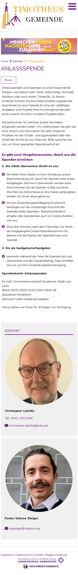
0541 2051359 (22, 418)
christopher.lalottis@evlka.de (28, 426)
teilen (9, 80)
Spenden (17, 61)
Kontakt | (39, 555)
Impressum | (8, 555)
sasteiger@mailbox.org (24, 528)
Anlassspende (35, 61)
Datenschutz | (25, 555)
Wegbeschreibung (56, 555)
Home (4, 61)
